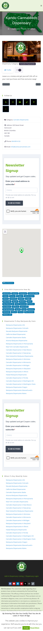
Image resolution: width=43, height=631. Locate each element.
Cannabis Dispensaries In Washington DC (20, 381)
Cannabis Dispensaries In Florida (17, 378)
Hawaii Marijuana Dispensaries (16, 375)
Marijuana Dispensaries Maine (16, 393)
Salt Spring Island (8, 309)
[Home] (8, 29)
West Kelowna (29, 312)
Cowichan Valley (33, 293)
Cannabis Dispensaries (27, 64)
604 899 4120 (16, 141)
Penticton (31, 304)
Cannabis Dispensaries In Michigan (17, 365)
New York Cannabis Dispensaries (17, 347)
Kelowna (21, 298)
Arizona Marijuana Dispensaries (16, 340)
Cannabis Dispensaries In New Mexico (19, 350)
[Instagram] (13, 102)
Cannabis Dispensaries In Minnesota (18, 362)
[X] (6, 109)
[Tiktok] (33, 583)
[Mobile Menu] (41, 6)
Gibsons (5, 298)
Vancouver (6, 312)
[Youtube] (20, 102)
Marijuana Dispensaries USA (15, 325)
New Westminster (8, 304)
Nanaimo (22, 301)
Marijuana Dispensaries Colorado (17, 328)
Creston (5, 296)
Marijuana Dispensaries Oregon (16, 387)
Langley (28, 298)
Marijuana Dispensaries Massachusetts (19, 390)
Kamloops (13, 298)
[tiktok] (27, 102)
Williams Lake (7, 314)
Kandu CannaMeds (28, 29)
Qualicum (15, 307)
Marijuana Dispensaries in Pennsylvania (19, 344)
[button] (5, 51)
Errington (19, 296)
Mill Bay (15, 301)
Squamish (31, 309)
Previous (6, 84)
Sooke (24, 309)
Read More (34, 628)
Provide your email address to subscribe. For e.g (21, 196)
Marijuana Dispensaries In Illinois (17, 372)
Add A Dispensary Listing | (14, 576)
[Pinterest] (34, 102)
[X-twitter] (25, 583)
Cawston (14, 293)
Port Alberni (6, 307)
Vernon (14, 312)
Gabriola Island (29, 296)
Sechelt (18, 309)
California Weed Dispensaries (16, 334)
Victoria (20, 312)
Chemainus (23, 293)
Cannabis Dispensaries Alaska (16, 337)
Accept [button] (26, 628)
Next (38, 84)
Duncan (12, 296)
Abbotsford (6, 293)
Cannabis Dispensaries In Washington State (20, 384)
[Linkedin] (17, 583)
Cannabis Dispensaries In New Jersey (18, 353)
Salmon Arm (24, 307)
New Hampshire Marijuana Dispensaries (19, 356)
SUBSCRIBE (14, 203)
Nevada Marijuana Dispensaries (16, 331)
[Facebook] (10, 583)
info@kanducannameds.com (20, 147)
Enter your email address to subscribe (18, 183)
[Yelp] (6, 102)
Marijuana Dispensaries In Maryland (18, 369)
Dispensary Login (32, 576)
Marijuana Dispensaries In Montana (18, 359)
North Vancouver (21, 304)
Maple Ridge (7, 301)
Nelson (29, 301)
